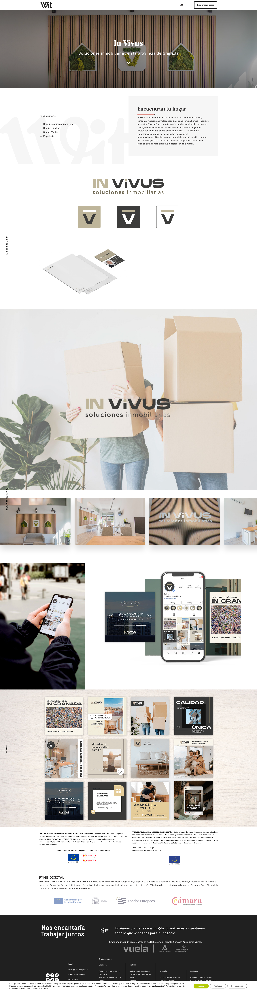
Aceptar (201, 986)
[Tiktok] (52, 980)
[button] (181, 5)
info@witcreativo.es (6, 499)
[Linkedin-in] (48, 975)
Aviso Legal (73, 979)
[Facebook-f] (52, 975)
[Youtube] (48, 980)
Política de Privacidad (78, 970)
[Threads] (57, 980)
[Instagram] (57, 975)
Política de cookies (76, 974)
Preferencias (237, 986)
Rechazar (218, 986)
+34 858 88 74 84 (6, 245)
